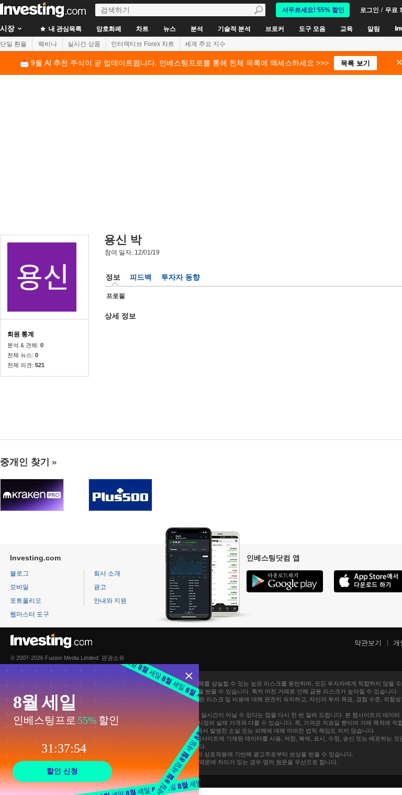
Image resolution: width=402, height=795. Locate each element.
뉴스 (169, 28)
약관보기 (368, 643)
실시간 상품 (84, 44)
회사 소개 (107, 573)
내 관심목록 (64, 28)
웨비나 (47, 44)
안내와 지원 (110, 600)
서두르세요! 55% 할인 (313, 10)
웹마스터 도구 (29, 614)
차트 (142, 28)
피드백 (141, 277)
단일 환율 (13, 44)
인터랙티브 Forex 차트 (142, 44)
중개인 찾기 (25, 462)
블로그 (19, 573)
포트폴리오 (25, 600)
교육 (346, 28)
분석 (197, 28)
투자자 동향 (180, 277)
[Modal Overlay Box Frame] (99, 729)
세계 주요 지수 (205, 44)
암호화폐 (108, 28)
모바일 (19, 587)
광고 (100, 587)
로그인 (369, 10)
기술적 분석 (234, 28)
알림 (373, 28)
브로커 (274, 28)
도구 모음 (312, 28)
